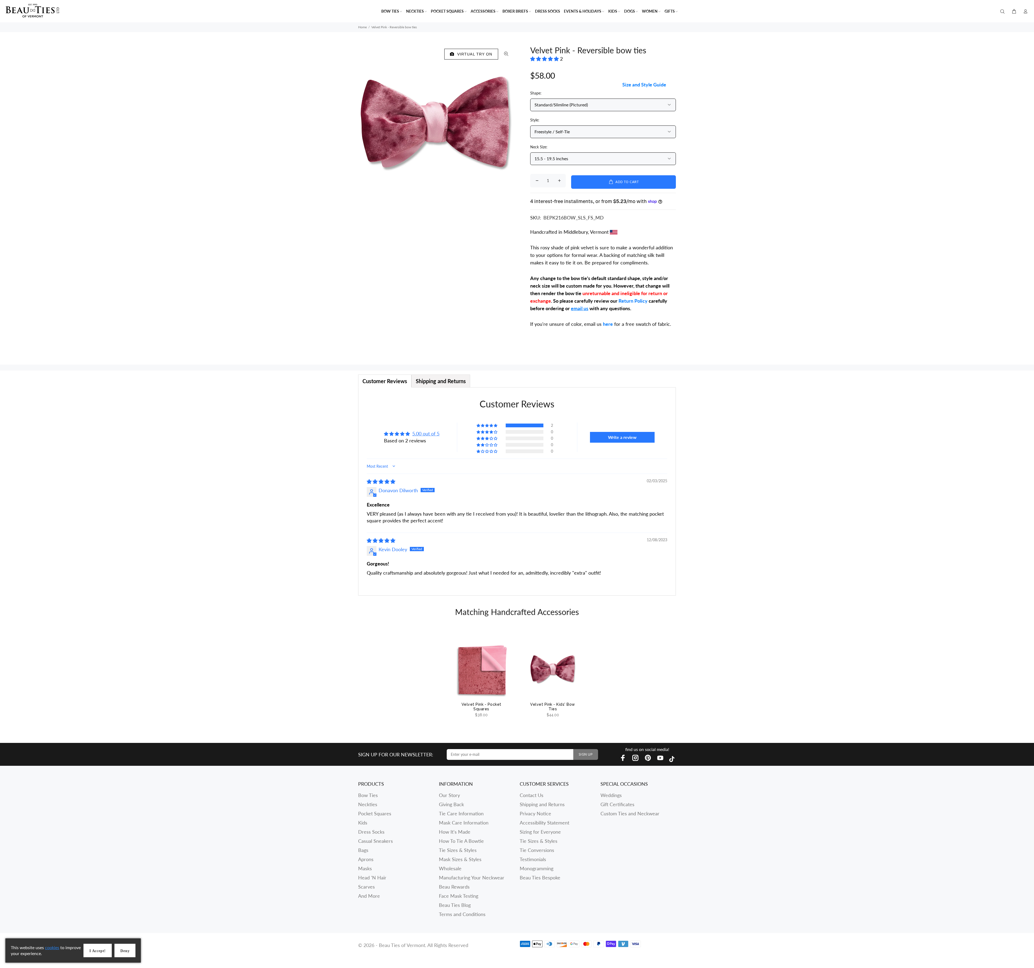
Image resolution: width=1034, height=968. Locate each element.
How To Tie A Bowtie (461, 841)
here (608, 324)
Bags (363, 850)
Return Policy (633, 301)
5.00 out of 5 (425, 433)
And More (369, 896)
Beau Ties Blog (455, 905)
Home (362, 27)
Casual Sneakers (375, 841)
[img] (381, 481)
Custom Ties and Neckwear (629, 813)
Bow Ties (368, 795)
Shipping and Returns (542, 804)
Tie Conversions (537, 850)
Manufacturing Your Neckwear (471, 877)
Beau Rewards (454, 887)
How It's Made (454, 832)
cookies (52, 947)
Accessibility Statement (544, 823)
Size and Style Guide (644, 85)
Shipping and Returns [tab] (441, 381)
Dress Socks (371, 832)
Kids (362, 823)
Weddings (611, 795)
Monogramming (536, 868)
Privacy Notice (535, 813)
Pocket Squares (374, 813)
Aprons (365, 859)
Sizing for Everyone (540, 832)
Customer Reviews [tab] (384, 381)
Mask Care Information (463, 823)
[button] (545, 59)
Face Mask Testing (458, 896)
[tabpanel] (517, 491)
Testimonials (533, 859)
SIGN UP (586, 755)
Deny (125, 951)
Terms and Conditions (462, 914)
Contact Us (531, 795)
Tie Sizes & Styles (458, 850)
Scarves (366, 887)
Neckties (367, 804)
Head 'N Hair (372, 877)
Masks (365, 868)
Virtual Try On (473, 54)
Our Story (449, 795)
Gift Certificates (617, 804)
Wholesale (450, 868)
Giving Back (451, 804)
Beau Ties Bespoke (540, 877)
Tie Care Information (461, 813)
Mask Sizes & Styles (460, 859)
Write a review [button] (622, 437)
